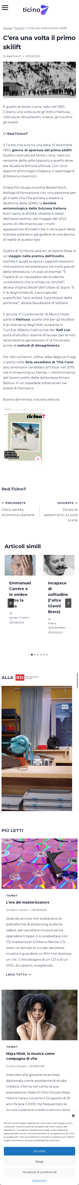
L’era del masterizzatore (27, 902)
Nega (39, 1161)
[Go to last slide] (11, 603)
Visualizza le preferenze (39, 1172)
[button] (73, 1116)
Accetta (39, 1151)
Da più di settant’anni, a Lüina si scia (60, 511)
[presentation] (20, 565)
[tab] (32, 655)
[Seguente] (68, 603)
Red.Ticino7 (14, 56)
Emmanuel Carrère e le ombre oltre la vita (20, 594)
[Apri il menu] (7, 8)
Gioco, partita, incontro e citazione (18, 509)
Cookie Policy (39, 1180)
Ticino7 (11, 895)
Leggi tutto (18, 974)
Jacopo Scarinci (19, 617)
